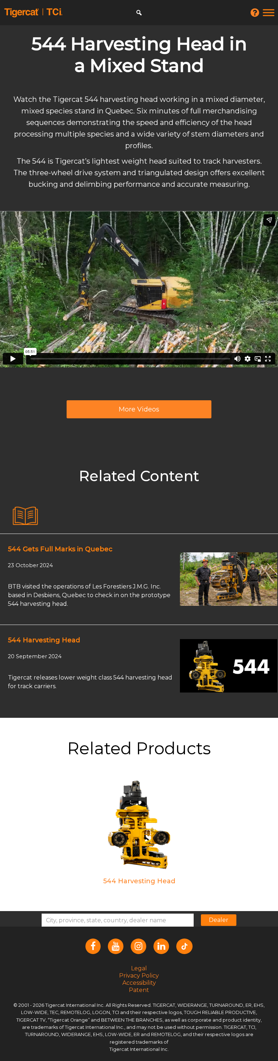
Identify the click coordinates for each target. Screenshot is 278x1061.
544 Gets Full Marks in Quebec (60, 549)
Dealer (218, 919)
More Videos (139, 409)
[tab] (25, 516)
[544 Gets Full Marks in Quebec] (228, 579)
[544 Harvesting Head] (228, 665)
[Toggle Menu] (268, 12)
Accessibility (139, 982)
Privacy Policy (139, 975)
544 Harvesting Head (44, 640)
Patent (139, 989)
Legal (139, 968)
